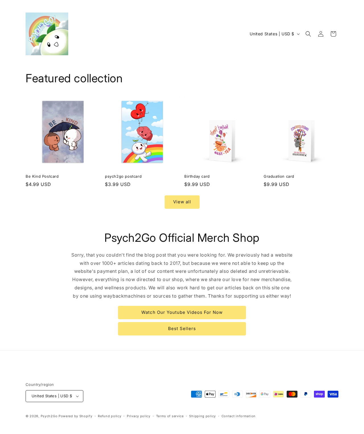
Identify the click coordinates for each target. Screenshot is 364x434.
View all (182, 201)
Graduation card (279, 176)
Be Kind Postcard (42, 176)
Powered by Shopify (75, 416)
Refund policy (109, 416)
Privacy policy (138, 416)
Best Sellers (182, 328)
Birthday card (197, 176)
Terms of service (170, 416)
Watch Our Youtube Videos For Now (182, 312)
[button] (308, 34)
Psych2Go (49, 416)
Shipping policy (202, 416)
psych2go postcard (123, 176)
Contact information (239, 416)
